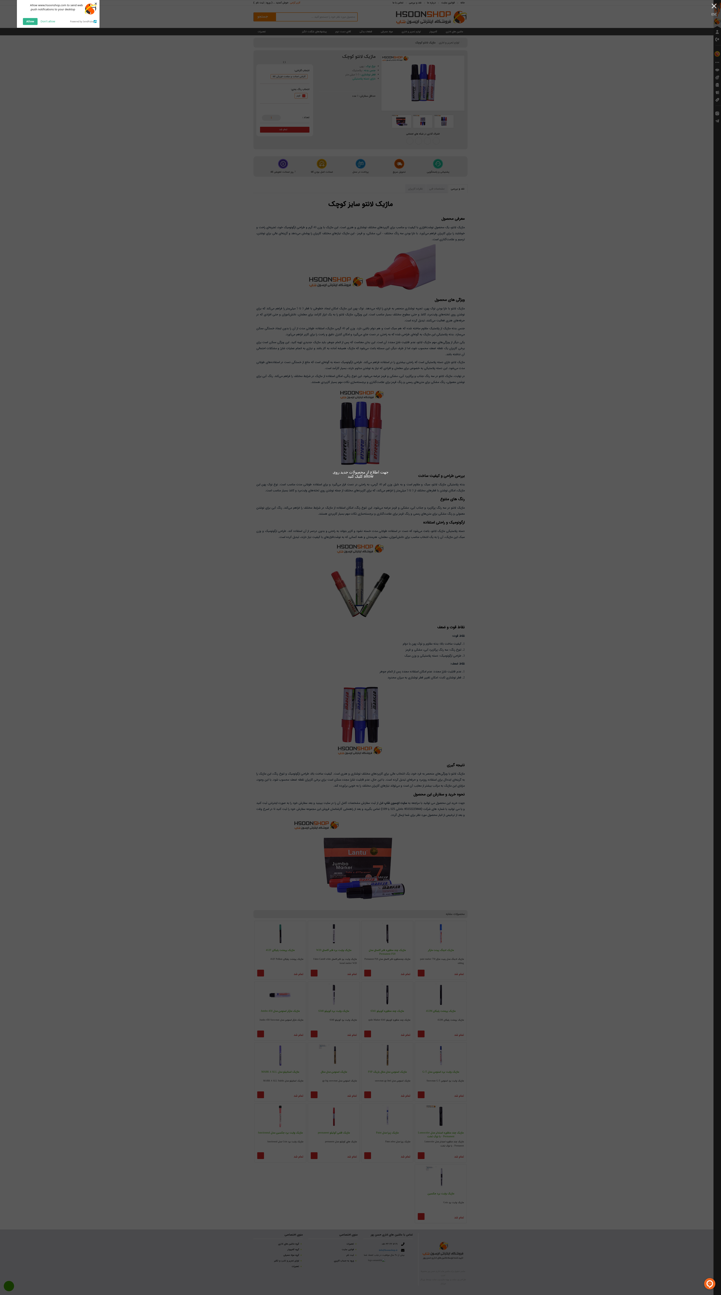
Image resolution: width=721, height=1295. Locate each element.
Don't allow (48, 21)
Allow (30, 21)
